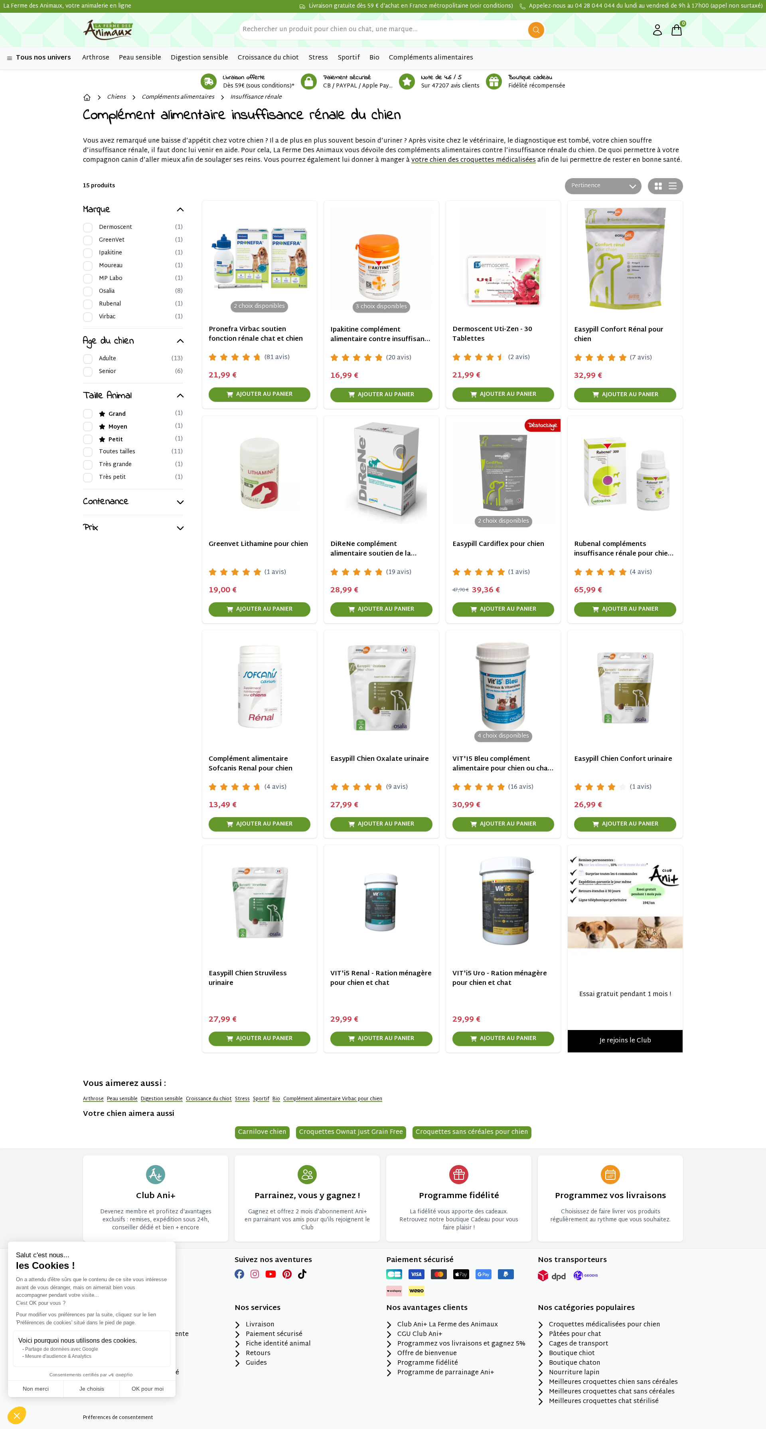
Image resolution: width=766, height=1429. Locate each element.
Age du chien (108, 341)
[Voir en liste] (673, 186)
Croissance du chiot (209, 1099)
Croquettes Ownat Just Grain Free (351, 1132)
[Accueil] (87, 97)
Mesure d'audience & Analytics (58, 1356)
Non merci (36, 1388)
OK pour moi (148, 1388)
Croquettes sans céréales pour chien (472, 1132)
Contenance (106, 502)
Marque (97, 210)
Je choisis (91, 1388)
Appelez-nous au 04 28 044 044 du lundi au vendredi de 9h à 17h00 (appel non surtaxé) (646, 6)
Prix (90, 528)
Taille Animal (107, 396)
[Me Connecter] (657, 30)
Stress (242, 1099)
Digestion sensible (162, 1099)
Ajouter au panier (264, 394)
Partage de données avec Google (61, 1349)
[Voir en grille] (658, 186)
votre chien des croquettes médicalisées (473, 160)
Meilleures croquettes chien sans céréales (613, 1382)
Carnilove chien (262, 1132)
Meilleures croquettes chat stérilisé (604, 1402)
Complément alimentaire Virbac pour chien (332, 1099)
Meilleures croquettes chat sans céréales (612, 1392)
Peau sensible (122, 1099)
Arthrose (93, 1099)
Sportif (261, 1099)
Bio (276, 1099)
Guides (256, 1363)
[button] (16, 1415)
